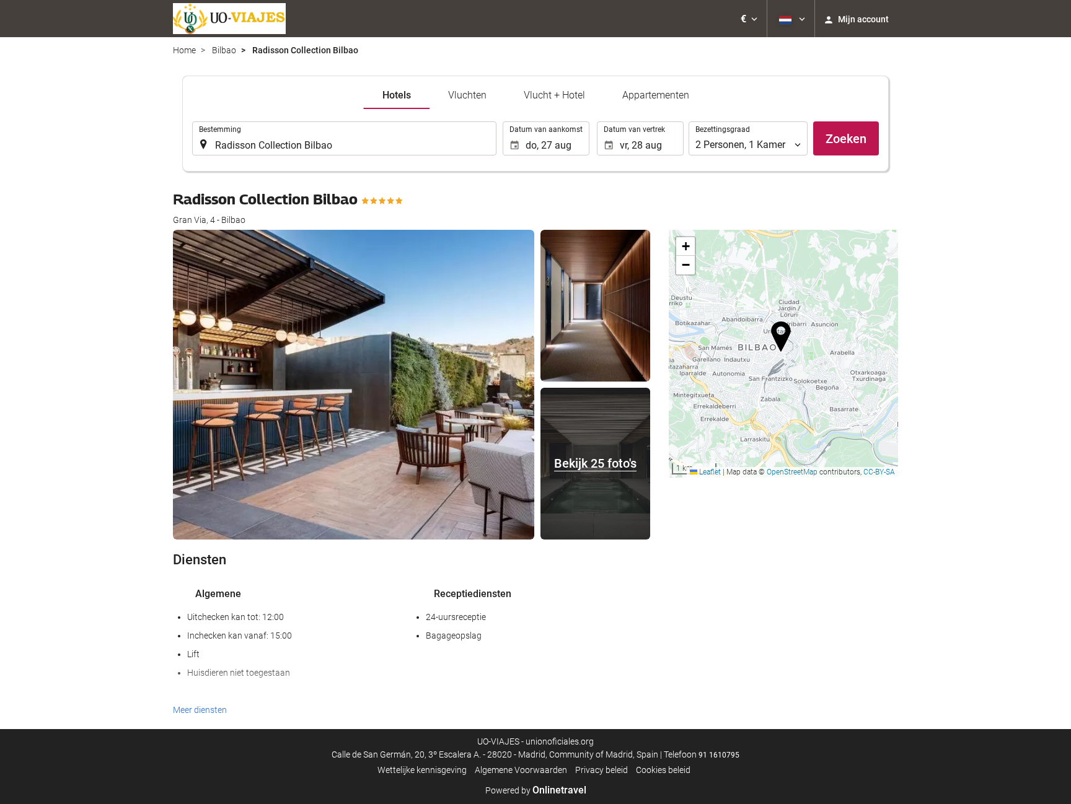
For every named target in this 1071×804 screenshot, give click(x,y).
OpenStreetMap (792, 472)
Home (184, 50)
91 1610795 (719, 755)
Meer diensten (200, 710)
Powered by (535, 790)
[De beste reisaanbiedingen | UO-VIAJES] (229, 18)
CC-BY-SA (879, 472)
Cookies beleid (663, 770)
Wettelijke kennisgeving (422, 770)
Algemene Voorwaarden (521, 770)
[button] (749, 18)
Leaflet (709, 472)
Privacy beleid (601, 770)
